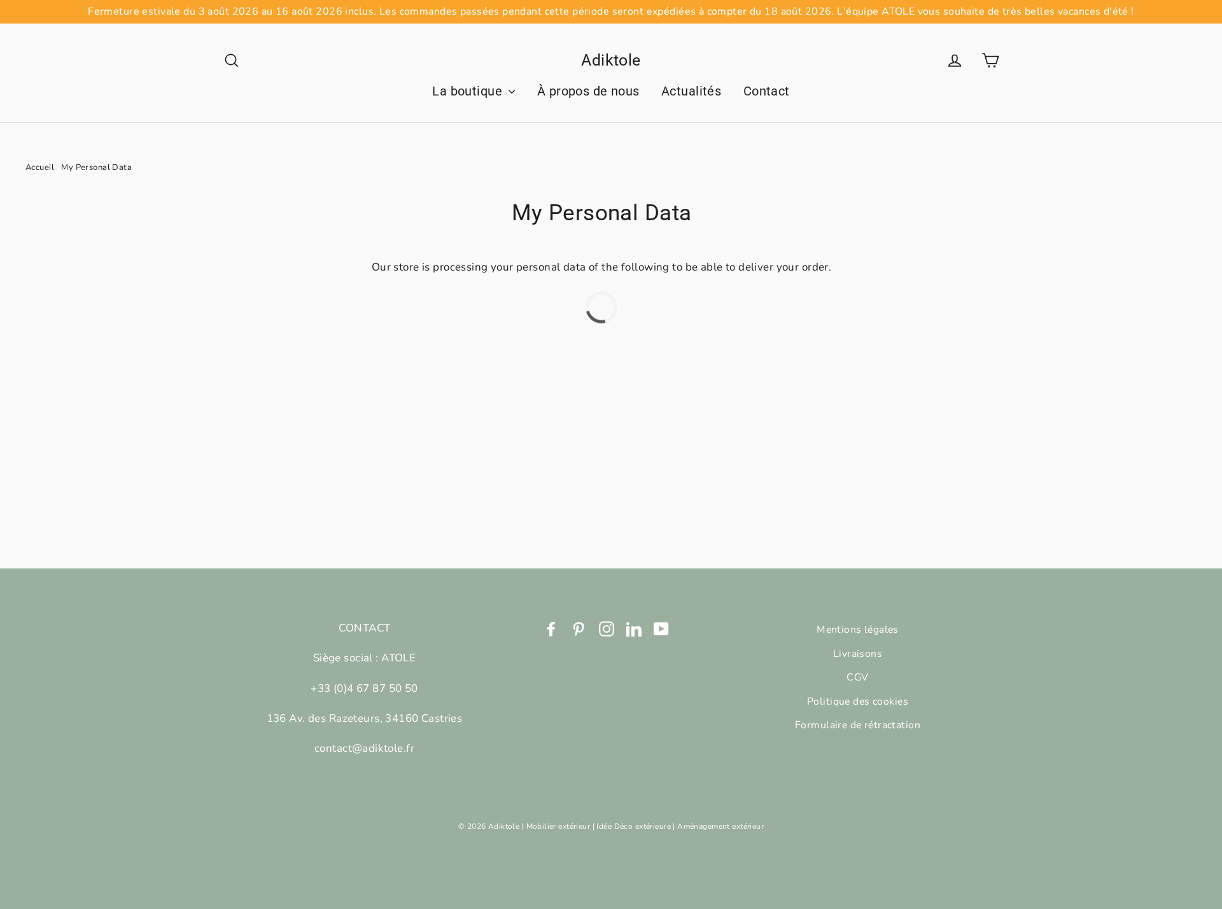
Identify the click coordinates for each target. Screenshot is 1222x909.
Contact (766, 91)
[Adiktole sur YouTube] (661, 628)
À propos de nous (588, 91)
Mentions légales (858, 630)
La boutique (468, 91)
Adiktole (610, 60)
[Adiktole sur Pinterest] (578, 628)
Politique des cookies (857, 701)
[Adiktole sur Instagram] (606, 628)
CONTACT (365, 628)
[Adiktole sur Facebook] (551, 628)
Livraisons (857, 654)
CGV (857, 677)
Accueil (39, 167)
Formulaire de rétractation (857, 725)
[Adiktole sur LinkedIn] (634, 628)
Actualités (691, 91)
